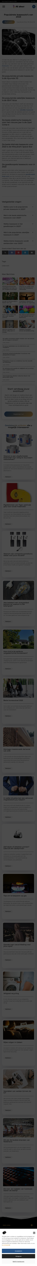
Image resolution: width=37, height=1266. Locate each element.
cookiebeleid (6, 1245)
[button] (34, 1233)
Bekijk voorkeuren (18, 1261)
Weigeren (18, 1256)
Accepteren (18, 1251)
